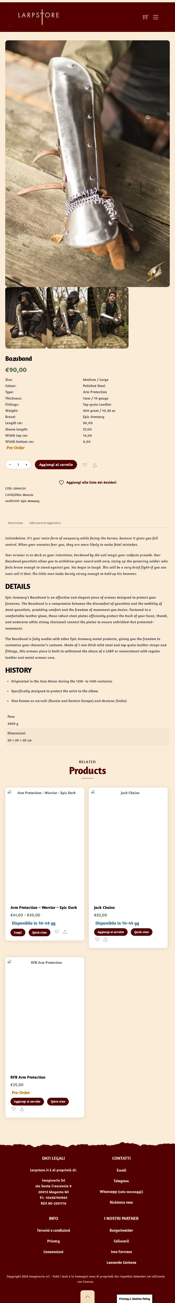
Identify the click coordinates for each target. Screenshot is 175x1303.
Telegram (121, 1180)
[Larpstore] (37, 17)
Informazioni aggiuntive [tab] (45, 523)
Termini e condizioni (53, 1230)
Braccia (28, 495)
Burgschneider (121, 1230)
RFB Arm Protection (27, 1077)
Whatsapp (108, 1191)
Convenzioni (53, 1251)
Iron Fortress (121, 1251)
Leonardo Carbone (121, 1262)
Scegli (18, 932)
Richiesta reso (121, 1202)
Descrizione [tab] (15, 523)
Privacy (53, 1241)
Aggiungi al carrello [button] (111, 932)
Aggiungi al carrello (56, 464)
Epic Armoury (30, 501)
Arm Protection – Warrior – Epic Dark (43, 907)
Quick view (39, 932)
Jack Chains (104, 907)
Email (121, 1170)
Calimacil (121, 1241)
